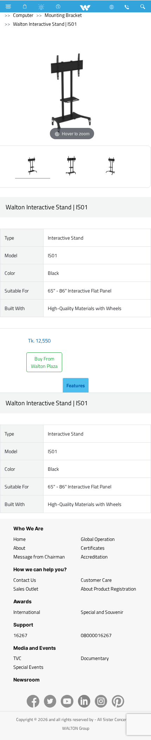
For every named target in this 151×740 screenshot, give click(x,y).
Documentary (95, 658)
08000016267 (96, 635)
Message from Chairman (39, 556)
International (26, 612)
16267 (20, 635)
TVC (17, 658)
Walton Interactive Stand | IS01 (45, 23)
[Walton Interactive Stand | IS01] (32, 166)
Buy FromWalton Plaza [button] (44, 362)
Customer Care (96, 580)
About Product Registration (108, 588)
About (19, 547)
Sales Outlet (25, 588)
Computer (23, 15)
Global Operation (98, 539)
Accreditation (94, 556)
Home (19, 539)
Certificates (93, 547)
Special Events (28, 667)
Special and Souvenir (102, 612)
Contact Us (24, 580)
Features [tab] (75, 385)
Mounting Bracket (63, 15)
